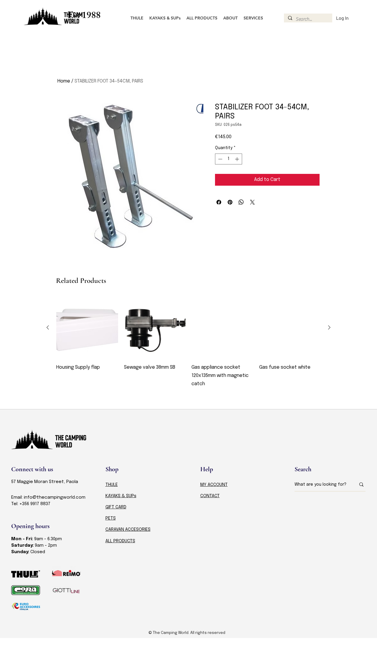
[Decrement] (219, 159)
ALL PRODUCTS (120, 541)
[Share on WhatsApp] (241, 202)
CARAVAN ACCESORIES (128, 529)
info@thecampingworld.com (54, 497)
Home (63, 81)
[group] (188, 346)
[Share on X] (252, 202)
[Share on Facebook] (218, 202)
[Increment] (237, 159)
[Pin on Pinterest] (230, 202)
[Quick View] (87, 328)
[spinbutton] (228, 159)
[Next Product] (329, 327)
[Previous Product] (47, 327)
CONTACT (210, 496)
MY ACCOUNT (214, 484)
